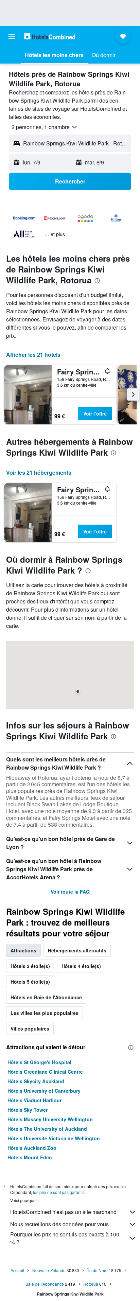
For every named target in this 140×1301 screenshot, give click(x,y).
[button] (11, 36)
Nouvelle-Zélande (49, 1270)
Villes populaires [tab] (30, 1028)
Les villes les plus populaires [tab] (44, 1012)
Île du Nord (97, 1270)
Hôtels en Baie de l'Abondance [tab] (46, 997)
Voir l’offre (95, 413)
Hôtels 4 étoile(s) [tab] (81, 966)
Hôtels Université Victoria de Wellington (53, 1138)
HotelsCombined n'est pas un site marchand (63, 1212)
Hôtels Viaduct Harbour (34, 1100)
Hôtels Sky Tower (27, 1109)
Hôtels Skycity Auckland (35, 1081)
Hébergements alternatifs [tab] (77, 950)
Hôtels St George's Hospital (39, 1062)
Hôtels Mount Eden (29, 1157)
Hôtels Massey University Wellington (50, 1119)
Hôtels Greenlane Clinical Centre (45, 1071)
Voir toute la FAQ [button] (70, 891)
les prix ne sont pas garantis (59, 1192)
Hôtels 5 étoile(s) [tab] (30, 981)
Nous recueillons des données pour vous (59, 1224)
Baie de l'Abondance (44, 1284)
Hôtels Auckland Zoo (31, 1147)
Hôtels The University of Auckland (47, 1128)
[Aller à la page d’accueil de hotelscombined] (49, 36)
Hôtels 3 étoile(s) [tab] (30, 966)
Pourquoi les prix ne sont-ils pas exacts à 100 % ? (64, 1238)
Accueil (17, 1270)
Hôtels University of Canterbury (44, 1090)
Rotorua (90, 1284)
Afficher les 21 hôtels (33, 354)
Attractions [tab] (23, 950)
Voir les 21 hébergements (38, 472)
